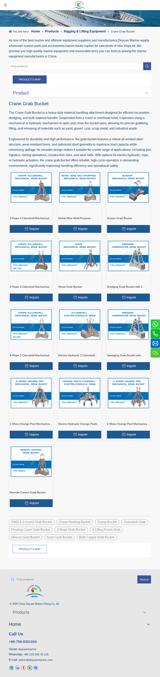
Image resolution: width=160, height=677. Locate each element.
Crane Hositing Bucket (74, 522)
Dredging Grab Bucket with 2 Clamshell (124, 287)
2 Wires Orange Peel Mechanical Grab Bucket (30, 424)
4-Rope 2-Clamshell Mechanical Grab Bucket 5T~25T (29, 355)
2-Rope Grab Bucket (71, 529)
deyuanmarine (27, 649)
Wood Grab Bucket (70, 286)
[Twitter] (29, 667)
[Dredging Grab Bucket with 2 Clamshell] (128, 255)
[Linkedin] (11, 667)
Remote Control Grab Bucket (27, 492)
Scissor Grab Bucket (119, 218)
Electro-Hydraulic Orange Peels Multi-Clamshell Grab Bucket (77, 424)
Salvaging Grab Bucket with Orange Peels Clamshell (124, 355)
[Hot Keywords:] (147, 66)
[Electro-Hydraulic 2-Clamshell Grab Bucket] (79, 324)
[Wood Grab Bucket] (79, 255)
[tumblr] (23, 667)
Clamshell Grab (135, 522)
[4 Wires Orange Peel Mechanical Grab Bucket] (128, 393)
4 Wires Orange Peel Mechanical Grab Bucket (127, 424)
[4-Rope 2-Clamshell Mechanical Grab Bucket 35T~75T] (31, 255)
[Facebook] (35, 667)
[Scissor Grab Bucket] (128, 187)
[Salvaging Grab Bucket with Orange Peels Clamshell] (128, 324)
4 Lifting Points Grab (106, 529)
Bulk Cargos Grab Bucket (96, 537)
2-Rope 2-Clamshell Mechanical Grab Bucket (29, 218)
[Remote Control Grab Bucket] (31, 461)
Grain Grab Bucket (59, 537)
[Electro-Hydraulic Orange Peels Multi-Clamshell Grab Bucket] (79, 393)
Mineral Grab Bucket (25, 537)
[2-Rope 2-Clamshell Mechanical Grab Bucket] (31, 187)
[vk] (17, 667)
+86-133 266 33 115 (36, 654)
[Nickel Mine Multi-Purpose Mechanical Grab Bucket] (79, 187)
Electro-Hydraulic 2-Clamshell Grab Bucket (76, 355)
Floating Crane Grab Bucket (30, 529)
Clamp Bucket (107, 522)
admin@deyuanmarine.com (36, 659)
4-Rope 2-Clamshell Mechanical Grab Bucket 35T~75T (29, 287)
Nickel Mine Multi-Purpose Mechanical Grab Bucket (74, 218)
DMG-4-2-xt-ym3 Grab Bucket (31, 522)
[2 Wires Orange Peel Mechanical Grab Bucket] (31, 393)
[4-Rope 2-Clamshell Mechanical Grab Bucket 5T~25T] (31, 324)
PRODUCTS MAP (30, 79)
